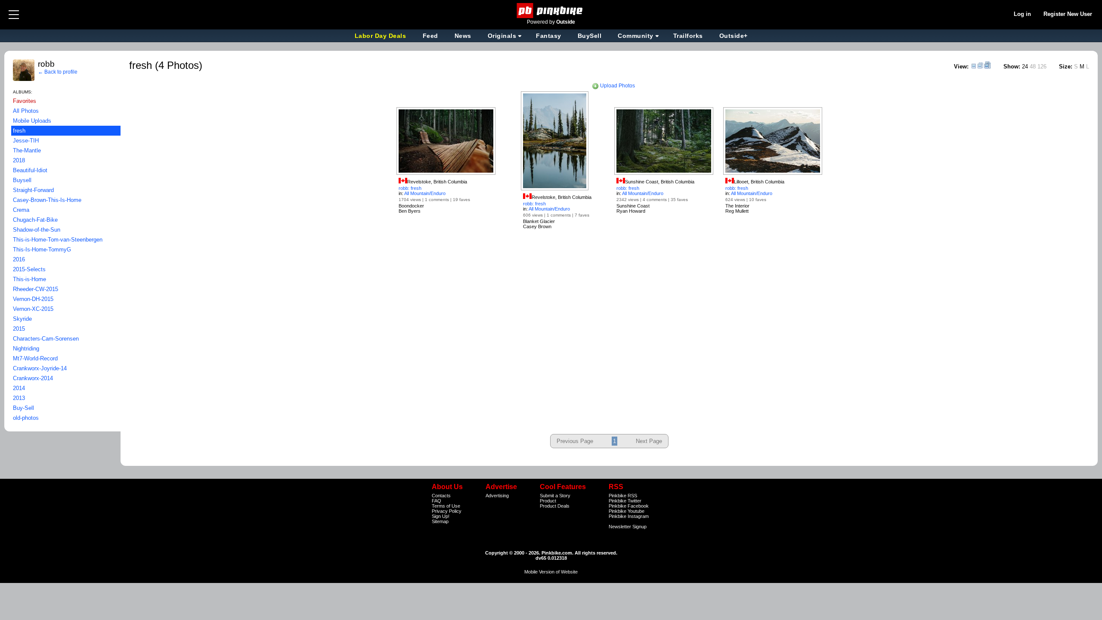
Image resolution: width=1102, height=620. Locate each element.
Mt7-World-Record (35, 358)
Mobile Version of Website (551, 571)
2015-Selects (29, 269)
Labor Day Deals (381, 35)
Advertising (497, 495)
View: (961, 66)
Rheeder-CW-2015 (35, 289)
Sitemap (440, 521)
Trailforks (688, 35)
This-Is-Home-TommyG (42, 249)
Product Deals (555, 505)
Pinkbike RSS (623, 495)
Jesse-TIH (26, 140)
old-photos (26, 418)
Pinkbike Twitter (625, 500)
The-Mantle (27, 150)
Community (635, 35)
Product (548, 500)
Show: (1011, 66)
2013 (19, 398)
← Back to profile (57, 72)
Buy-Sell (23, 408)
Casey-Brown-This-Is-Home (47, 200)
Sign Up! (440, 516)
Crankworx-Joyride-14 (40, 368)
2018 (19, 160)
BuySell (590, 35)
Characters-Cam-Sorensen (46, 338)
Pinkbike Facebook (629, 505)
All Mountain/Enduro (425, 193)
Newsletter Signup (628, 526)
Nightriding (26, 348)
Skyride (22, 319)
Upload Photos (617, 86)
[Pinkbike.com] (551, 10)
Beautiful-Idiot (30, 170)
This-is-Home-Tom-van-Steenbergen (57, 239)
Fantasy (548, 35)
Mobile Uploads (32, 121)
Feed (430, 35)
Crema (21, 210)
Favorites (24, 101)
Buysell (22, 180)
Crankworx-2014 (33, 378)
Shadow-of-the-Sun (36, 229)
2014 (19, 388)
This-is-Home (29, 279)
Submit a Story (555, 495)
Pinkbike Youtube (626, 511)
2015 (19, 329)
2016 (19, 259)
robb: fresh (410, 188)
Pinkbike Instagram (629, 516)
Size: (1065, 66)
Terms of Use (446, 505)
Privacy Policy (446, 511)
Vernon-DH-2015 (33, 299)
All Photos (26, 111)
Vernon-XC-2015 (33, 309)
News (463, 35)
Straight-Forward (33, 190)
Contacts (441, 495)
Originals (502, 35)
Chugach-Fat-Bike (35, 220)
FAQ (436, 500)
